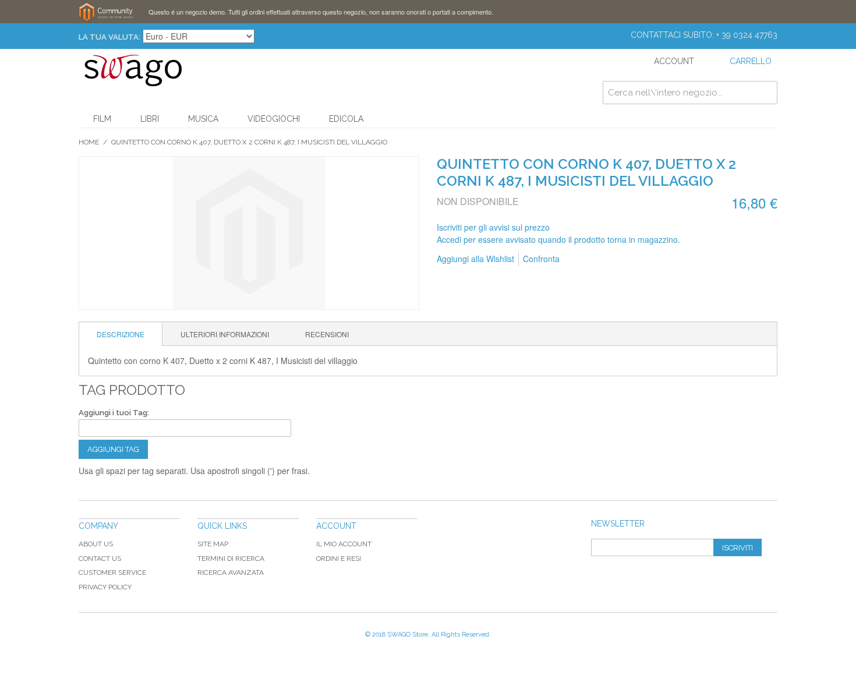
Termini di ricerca (230, 558)
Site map (212, 544)
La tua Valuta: (109, 37)
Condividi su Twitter (630, 259)
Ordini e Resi (338, 558)
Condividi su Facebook (607, 259)
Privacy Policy (105, 587)
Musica (203, 118)
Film (102, 118)
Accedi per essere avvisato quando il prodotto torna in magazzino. (558, 239)
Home (89, 142)
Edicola (346, 118)
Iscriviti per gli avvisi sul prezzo (493, 227)
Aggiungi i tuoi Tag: (114, 412)
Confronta (541, 258)
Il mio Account (344, 544)
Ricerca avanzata (230, 572)
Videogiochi (273, 118)
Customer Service (112, 572)
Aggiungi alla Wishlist (475, 258)
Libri (149, 118)
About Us (96, 544)
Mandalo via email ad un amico (584, 259)
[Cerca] (765, 92)
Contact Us (100, 558)
